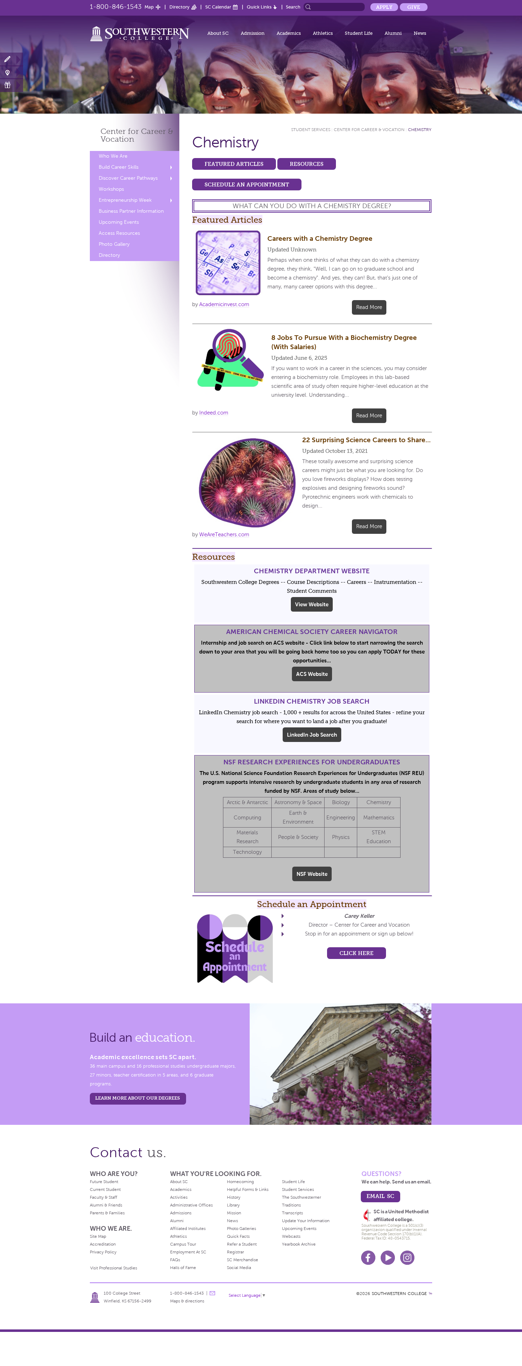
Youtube (388, 1258)
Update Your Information (306, 1220)
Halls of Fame (183, 1267)
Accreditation (103, 1244)
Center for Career (136, 135)
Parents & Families (107, 1212)
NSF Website (312, 874)
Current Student (105, 1189)
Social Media (239, 1267)
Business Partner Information (131, 211)
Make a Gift (11, 85)
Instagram (407, 1258)
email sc (380, 1196)
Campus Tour (183, 1244)
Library (233, 1205)
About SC (218, 33)
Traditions (291, 1205)
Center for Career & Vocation (369, 129)
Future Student (104, 1181)
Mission (234, 1212)
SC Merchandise (242, 1259)
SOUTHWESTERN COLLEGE (399, 1293)
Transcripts (292, 1212)
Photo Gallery (114, 244)
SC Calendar (218, 7)
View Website (311, 604)
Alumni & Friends (106, 1205)
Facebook (368, 1258)
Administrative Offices (191, 1205)
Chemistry (419, 129)
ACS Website (312, 674)
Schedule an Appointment (247, 184)
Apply (384, 7)
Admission (253, 33)
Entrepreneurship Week (125, 200)
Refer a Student (242, 1244)
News (420, 33)
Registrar (235, 1252)
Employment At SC (188, 1252)
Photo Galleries (241, 1228)
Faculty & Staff (103, 1197)
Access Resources (119, 233)
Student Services (310, 129)
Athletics (323, 33)
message (212, 1293)
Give (413, 7)
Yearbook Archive (299, 1244)
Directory (179, 7)
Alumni (393, 33)
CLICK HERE (356, 953)
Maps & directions (187, 1301)
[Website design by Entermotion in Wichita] (430, 1293)
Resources (306, 164)
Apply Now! (11, 59)
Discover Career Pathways (128, 178)
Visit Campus (11, 72)
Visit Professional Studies (113, 1267)
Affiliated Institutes (188, 1228)
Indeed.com (213, 413)
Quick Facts (238, 1236)
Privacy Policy (103, 1252)
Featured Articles (234, 164)
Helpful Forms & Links (247, 1189)
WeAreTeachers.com (224, 534)
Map (149, 7)
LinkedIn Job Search (312, 735)
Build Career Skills (118, 167)
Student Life (359, 33)
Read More (369, 307)
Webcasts (291, 1236)
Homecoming (240, 1181)
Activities (178, 1197)
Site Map (98, 1236)
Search (293, 7)
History (233, 1197)
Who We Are (113, 156)
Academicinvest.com (224, 304)
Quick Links (259, 7)
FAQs (175, 1259)
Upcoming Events (119, 222)
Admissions (180, 1212)
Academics (289, 33)
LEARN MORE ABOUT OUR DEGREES (137, 1098)
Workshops (111, 189)
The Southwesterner (301, 1197)
